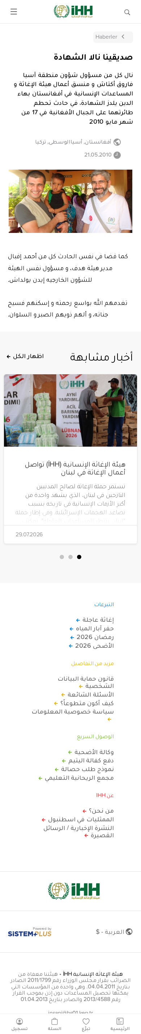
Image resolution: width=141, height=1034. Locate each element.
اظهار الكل (28, 355)
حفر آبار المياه (95, 628)
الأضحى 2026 (94, 645)
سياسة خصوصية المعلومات (72, 712)
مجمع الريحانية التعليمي (79, 777)
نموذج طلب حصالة (87, 769)
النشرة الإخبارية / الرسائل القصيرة (78, 831)
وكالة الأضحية (94, 752)
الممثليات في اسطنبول (81, 819)
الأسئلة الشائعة (91, 694)
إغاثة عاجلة (98, 619)
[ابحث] (127, 12)
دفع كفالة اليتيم (91, 760)
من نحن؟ (101, 810)
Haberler (106, 37)
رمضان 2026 (95, 637)
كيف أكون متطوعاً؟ (87, 703)
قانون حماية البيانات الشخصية (85, 682)
